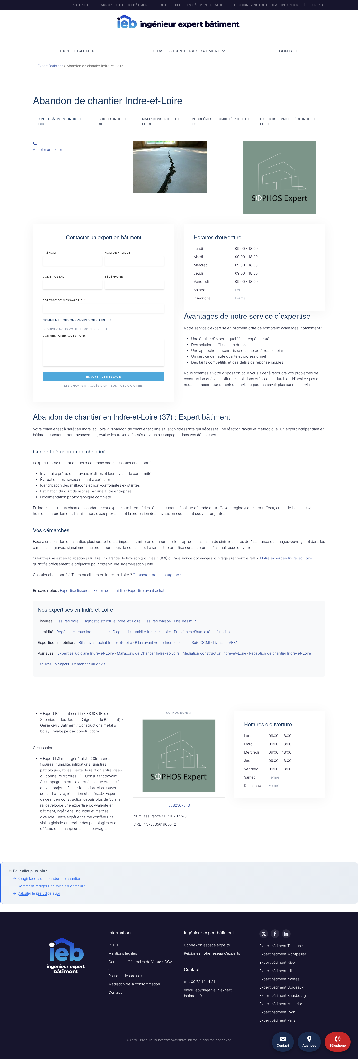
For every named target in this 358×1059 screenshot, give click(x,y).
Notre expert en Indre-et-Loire (286, 558)
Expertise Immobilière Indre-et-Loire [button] (289, 121)
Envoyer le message (103, 376)
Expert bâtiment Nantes (279, 979)
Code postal (54, 276)
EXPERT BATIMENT (78, 50)
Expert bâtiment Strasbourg (282, 995)
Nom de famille (118, 252)
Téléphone (115, 276)
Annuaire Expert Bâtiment (125, 5)
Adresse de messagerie (64, 300)
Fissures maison (157, 621)
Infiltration (221, 631)
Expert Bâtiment (50, 66)
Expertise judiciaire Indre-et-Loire (85, 653)
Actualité (82, 5)
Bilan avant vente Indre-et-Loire (162, 642)
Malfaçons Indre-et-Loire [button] (161, 121)
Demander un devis (88, 664)
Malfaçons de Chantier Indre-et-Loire (148, 653)
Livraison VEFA (225, 642)
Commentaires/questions (65, 335)
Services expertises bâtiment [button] (186, 50)
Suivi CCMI (201, 642)
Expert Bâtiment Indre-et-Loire (61, 121)
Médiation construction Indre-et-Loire (214, 653)
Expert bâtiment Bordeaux (281, 987)
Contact (317, 5)
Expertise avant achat (146, 590)
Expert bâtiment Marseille (280, 1003)
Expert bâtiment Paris (277, 1020)
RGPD (113, 945)
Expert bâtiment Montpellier (282, 954)
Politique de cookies (125, 975)
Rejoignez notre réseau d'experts (212, 953)
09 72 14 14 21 (203, 981)
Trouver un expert (53, 664)
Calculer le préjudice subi (39, 893)
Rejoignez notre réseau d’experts (267, 5)
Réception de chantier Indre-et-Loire (280, 653)
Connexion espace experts (207, 945)
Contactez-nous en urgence (157, 574)
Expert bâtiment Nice (277, 962)
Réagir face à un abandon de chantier (49, 878)
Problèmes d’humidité (192, 631)
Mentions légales (122, 953)
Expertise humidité (109, 590)
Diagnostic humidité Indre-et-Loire (142, 631)
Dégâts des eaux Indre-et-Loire (83, 631)
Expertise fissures (75, 590)
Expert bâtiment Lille (276, 970)
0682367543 (179, 805)
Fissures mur (185, 621)
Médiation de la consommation (134, 984)
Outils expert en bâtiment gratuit (192, 5)
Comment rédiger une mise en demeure (51, 886)
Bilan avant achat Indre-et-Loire (105, 642)
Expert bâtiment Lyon (277, 1012)
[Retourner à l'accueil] (179, 22)
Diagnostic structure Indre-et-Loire (111, 621)
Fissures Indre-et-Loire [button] (113, 121)
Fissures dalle (67, 621)
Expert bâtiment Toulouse (281, 945)
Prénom (49, 252)
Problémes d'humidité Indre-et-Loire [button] (221, 121)
